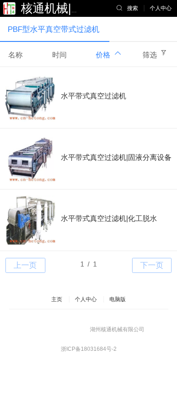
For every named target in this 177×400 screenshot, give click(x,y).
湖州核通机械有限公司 (117, 329)
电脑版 (117, 299)
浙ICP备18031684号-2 (89, 349)
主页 (56, 299)
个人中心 (86, 299)
